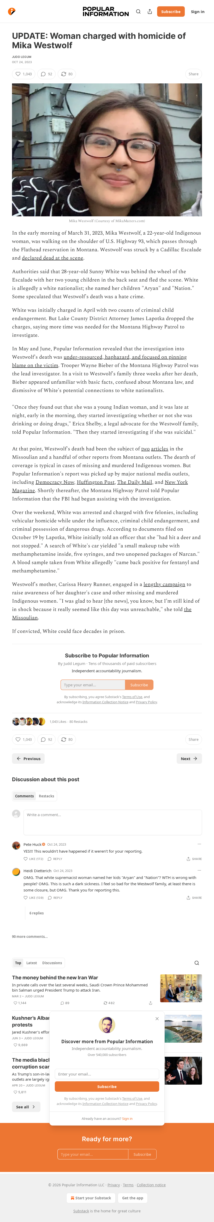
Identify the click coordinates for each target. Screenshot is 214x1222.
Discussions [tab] (52, 963)
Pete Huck (32, 844)
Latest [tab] (31, 963)
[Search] (138, 11)
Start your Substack (93, 1197)
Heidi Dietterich (37, 870)
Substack (81, 1210)
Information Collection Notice (105, 1103)
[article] (107, 990)
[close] (157, 1019)
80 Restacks (78, 721)
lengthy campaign (164, 584)
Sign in (198, 11)
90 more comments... (30, 936)
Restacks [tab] (46, 796)
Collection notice (151, 1184)
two (145, 449)
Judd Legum (21, 57)
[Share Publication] (150, 11)
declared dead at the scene (52, 258)
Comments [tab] (24, 796)
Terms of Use (132, 1098)
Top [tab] (18, 963)
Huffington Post (96, 482)
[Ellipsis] (199, 844)
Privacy (114, 1184)
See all (22, 1106)
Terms (128, 1184)
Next (186, 758)
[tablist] (34, 796)
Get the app (132, 1197)
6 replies (36, 913)
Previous (31, 758)
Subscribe (171, 11)
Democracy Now (54, 482)
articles (159, 449)
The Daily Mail (134, 482)
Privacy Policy (146, 1103)
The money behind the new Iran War (55, 978)
